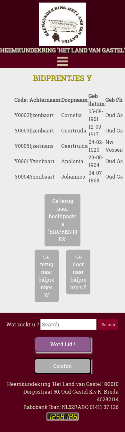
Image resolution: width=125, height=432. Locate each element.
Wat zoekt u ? (22, 324)
